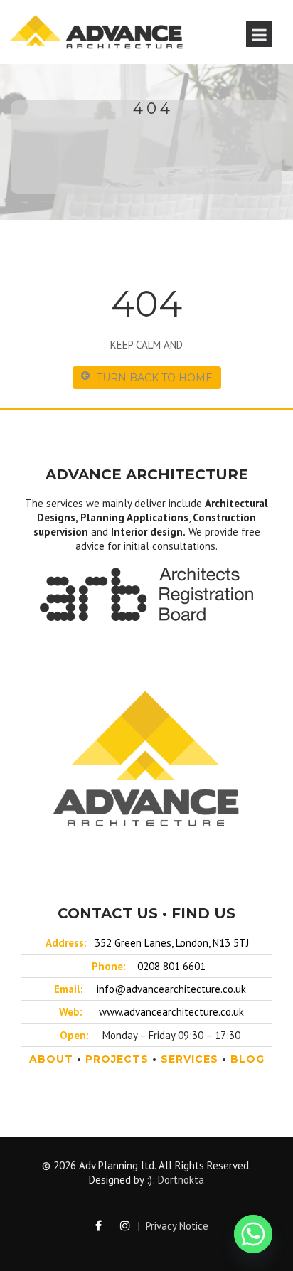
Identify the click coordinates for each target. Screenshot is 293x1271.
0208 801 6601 (171, 966)
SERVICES (189, 1059)
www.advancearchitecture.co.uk (171, 1012)
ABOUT (51, 1059)
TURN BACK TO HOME (155, 377)
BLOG (247, 1059)
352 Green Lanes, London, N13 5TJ (172, 943)
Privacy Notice (177, 1226)
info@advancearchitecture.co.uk (171, 989)
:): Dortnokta (175, 1179)
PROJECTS (117, 1059)
